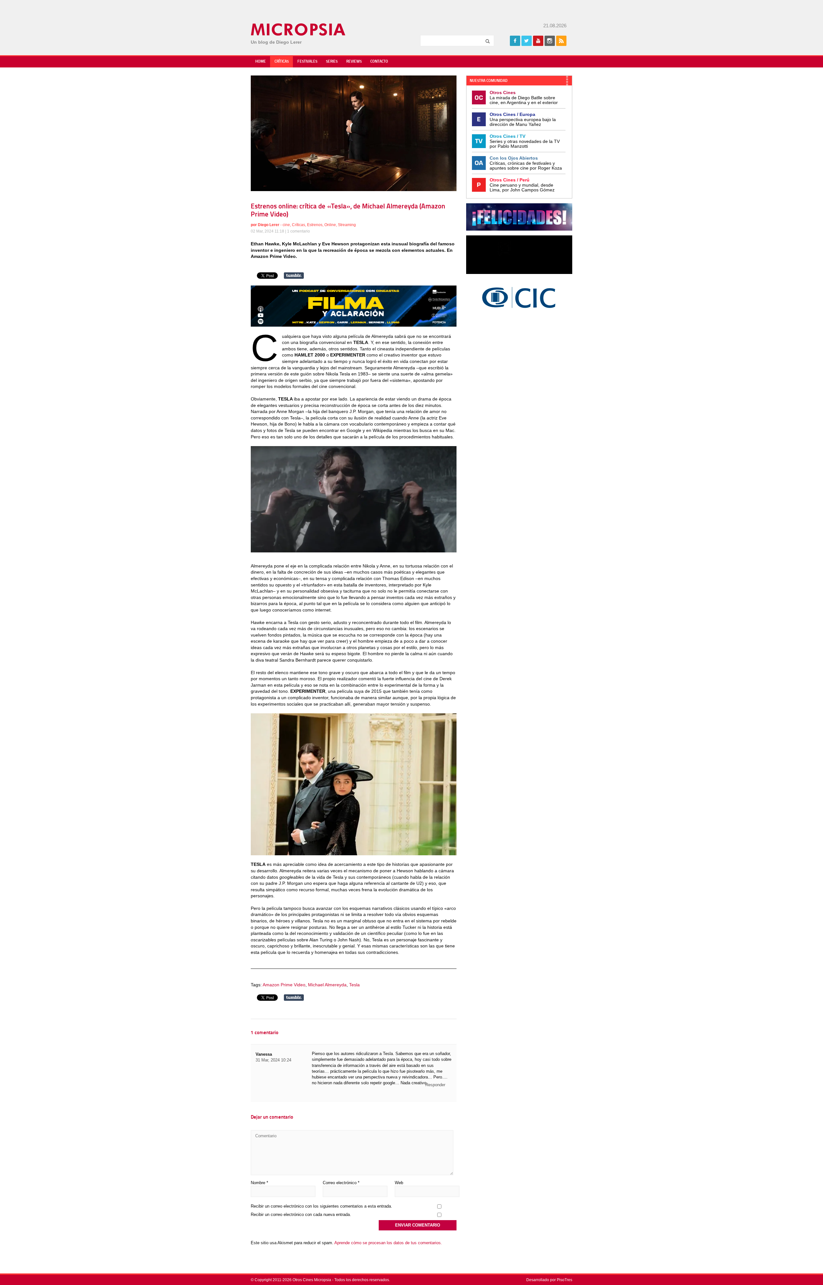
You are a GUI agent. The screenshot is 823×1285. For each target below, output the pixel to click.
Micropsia (298, 29)
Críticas (282, 62)
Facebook (515, 41)
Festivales (307, 62)
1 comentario (298, 231)
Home (260, 62)
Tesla (354, 984)
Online (330, 225)
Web (399, 1182)
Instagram (550, 41)
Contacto (379, 62)
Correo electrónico (341, 1182)
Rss (561, 41)
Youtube (538, 41)
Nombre (259, 1182)
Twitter (526, 41)
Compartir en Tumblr (294, 275)
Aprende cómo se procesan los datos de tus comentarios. (388, 1242)
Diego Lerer (268, 225)
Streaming (347, 225)
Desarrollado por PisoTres (549, 1280)
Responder (435, 1084)
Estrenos (314, 225)
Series (332, 62)
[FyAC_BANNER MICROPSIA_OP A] (354, 325)
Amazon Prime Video (284, 984)
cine (286, 225)
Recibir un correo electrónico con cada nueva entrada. (301, 1214)
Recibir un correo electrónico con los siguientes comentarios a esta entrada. (321, 1206)
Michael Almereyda (327, 984)
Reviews (354, 62)
